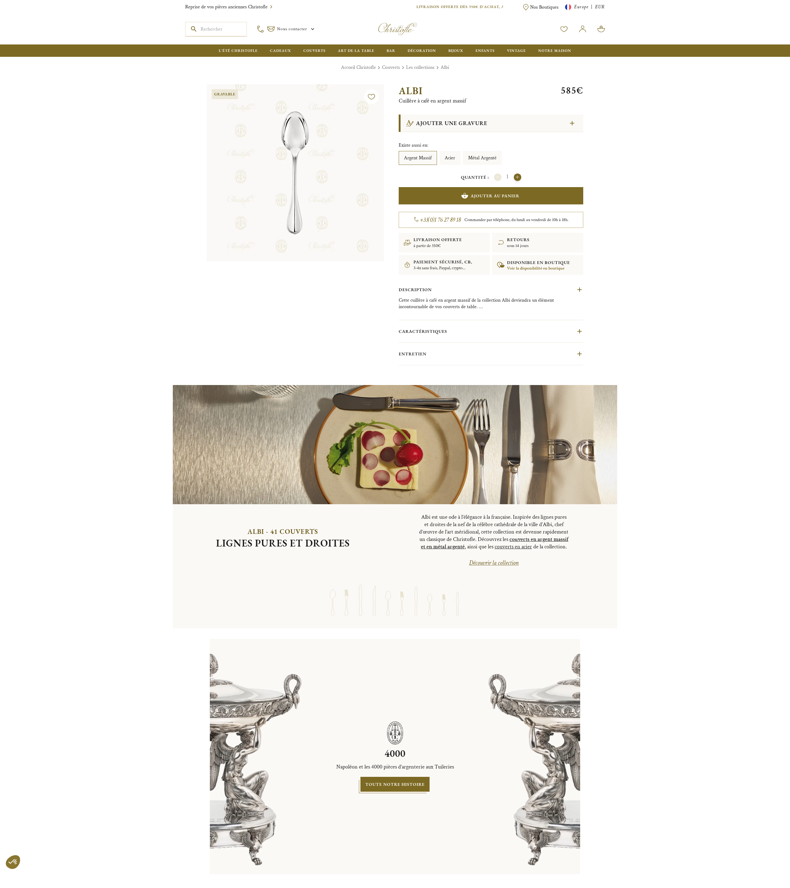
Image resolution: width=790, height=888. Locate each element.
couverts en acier (513, 546)
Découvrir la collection (494, 563)
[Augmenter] (517, 177)
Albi (445, 67)
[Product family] (332, 594)
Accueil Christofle (358, 67)
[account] (564, 29)
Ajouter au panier (495, 196)
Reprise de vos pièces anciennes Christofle (226, 7)
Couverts (391, 67)
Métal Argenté (482, 158)
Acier (450, 158)
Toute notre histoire (395, 784)
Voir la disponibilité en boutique (535, 268)
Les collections (420, 67)
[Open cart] (601, 29)
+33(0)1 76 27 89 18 (440, 220)
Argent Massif (418, 158)
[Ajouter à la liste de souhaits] (371, 96)
